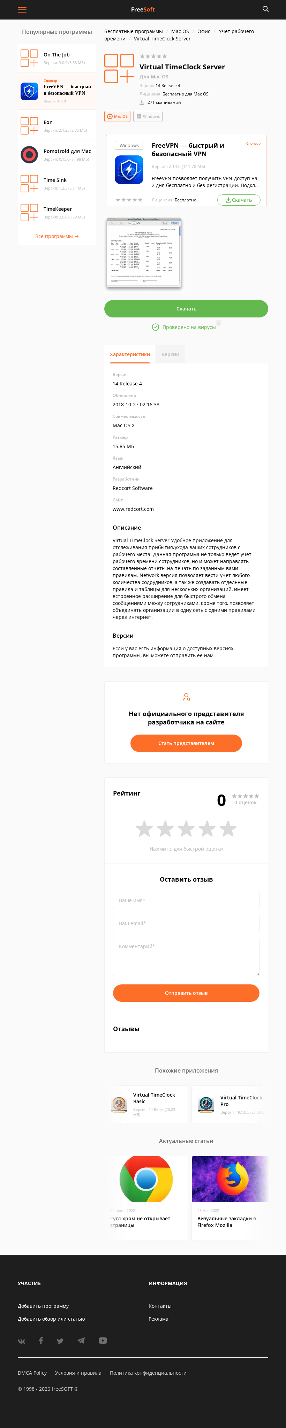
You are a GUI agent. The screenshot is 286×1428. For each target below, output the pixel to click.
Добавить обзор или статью (51, 1318)
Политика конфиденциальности (148, 1372)
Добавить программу (43, 1306)
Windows (151, 116)
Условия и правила (78, 1372)
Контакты (160, 1306)
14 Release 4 (160, 86)
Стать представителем (186, 743)
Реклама (158, 1318)
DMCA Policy (32, 1372)
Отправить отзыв (186, 993)
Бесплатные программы (133, 31)
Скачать (186, 308)
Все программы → (57, 236)
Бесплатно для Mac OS (186, 94)
